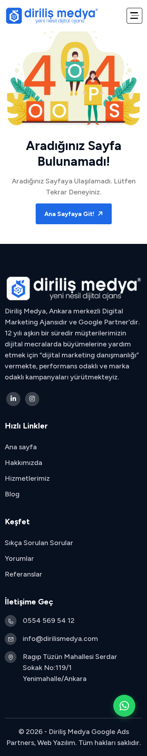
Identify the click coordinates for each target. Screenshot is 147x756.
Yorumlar (19, 558)
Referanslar (23, 574)
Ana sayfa (21, 447)
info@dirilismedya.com (60, 638)
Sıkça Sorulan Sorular (39, 542)
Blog (12, 494)
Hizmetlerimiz (27, 478)
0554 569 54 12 (48, 620)
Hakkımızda (23, 462)
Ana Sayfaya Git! (70, 214)
